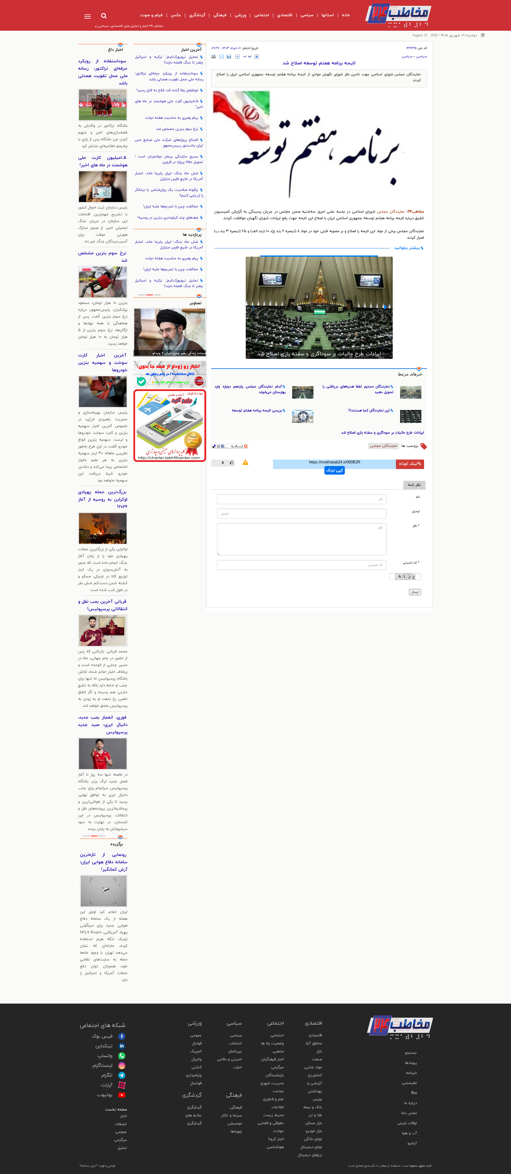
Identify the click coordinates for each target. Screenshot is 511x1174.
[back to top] (414, 1007)
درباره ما (410, 1103)
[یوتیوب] (121, 1094)
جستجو (411, 1053)
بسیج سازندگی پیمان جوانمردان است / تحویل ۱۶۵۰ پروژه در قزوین (169, 159)
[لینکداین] (121, 1046)
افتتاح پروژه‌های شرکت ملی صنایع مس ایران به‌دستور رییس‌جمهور (169, 143)
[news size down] (237, 57)
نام (418, 497)
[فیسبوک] (121, 1036)
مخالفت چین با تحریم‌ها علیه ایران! (170, 206)
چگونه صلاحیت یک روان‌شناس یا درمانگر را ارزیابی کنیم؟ (169, 193)
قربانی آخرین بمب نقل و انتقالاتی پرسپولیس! (102, 605)
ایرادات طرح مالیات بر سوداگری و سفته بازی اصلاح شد (382, 432)
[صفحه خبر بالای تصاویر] (169, 425)
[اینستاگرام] (121, 1065)
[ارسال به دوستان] (221, 56)
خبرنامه (411, 1073)
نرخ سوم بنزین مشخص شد (177, 129)
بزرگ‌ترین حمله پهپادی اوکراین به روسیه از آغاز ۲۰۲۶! (102, 499)
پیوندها (411, 1063)
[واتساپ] (121, 1055)
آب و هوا (409, 1133)
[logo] (393, 15)
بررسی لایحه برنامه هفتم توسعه (319, 346)
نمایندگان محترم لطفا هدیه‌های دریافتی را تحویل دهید (358, 389)
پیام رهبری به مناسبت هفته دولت (171, 117)
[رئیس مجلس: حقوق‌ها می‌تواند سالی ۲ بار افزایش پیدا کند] (169, 332)
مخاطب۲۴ (415, 211)
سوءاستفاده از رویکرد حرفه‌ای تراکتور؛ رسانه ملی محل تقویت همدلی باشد (169, 76)
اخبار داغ (115, 50)
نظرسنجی (409, 1083)
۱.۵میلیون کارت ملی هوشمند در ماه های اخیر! (169, 104)
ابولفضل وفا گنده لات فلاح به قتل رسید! (167, 90)
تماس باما (409, 1113)
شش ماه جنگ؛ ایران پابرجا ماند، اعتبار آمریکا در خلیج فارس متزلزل (169, 176)
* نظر (416, 526)
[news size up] (257, 57)
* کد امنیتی (411, 563)
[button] (253, 307)
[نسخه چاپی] (213, 56)
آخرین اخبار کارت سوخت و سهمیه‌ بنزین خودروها (102, 362)
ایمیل (416, 511)
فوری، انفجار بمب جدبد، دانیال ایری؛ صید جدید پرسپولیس (102, 724)
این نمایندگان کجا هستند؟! (369, 410)
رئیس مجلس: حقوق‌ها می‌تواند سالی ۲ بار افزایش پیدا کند (170, 353)
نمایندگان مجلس (391, 211)
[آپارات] (121, 1085)
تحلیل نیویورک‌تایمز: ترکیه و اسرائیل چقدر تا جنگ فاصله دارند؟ (169, 60)
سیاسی (421, 56)
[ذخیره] (229, 56)
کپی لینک (334, 470)
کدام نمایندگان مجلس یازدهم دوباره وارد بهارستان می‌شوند (250, 389)
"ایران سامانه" (88, 1166)
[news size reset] (247, 57)
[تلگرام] (121, 1075)
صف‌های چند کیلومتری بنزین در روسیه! (167, 217)
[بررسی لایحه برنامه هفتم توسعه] (319, 304)
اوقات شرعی (407, 1123)
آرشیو (412, 1143)
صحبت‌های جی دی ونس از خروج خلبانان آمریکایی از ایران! (103, 862)
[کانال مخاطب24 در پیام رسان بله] (169, 374)
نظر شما (414, 485)
